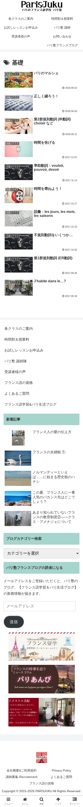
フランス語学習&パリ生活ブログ (30, 404)
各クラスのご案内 (18, 328)
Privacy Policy (61, 770)
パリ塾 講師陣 (15, 361)
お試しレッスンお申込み (23, 350)
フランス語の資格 (18, 383)
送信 (14, 622)
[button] (74, 529)
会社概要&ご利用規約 (22, 770)
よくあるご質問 (16, 393)
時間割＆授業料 (16, 339)
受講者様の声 (15, 372)
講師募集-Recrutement (21, 777)
